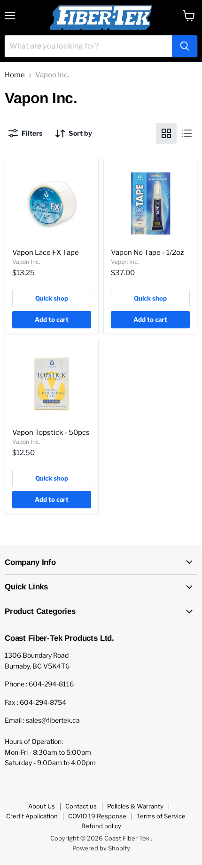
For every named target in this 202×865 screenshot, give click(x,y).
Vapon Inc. (26, 261)
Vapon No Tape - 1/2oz (147, 252)
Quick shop (51, 298)
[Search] (184, 46)
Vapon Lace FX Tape (45, 252)
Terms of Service (161, 816)
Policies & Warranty (135, 806)
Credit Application (32, 816)
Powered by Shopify (101, 848)
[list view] (187, 133)
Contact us (81, 806)
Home (15, 75)
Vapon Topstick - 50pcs (51, 432)
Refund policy (101, 826)
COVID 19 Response (97, 816)
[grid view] (166, 133)
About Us (41, 806)
